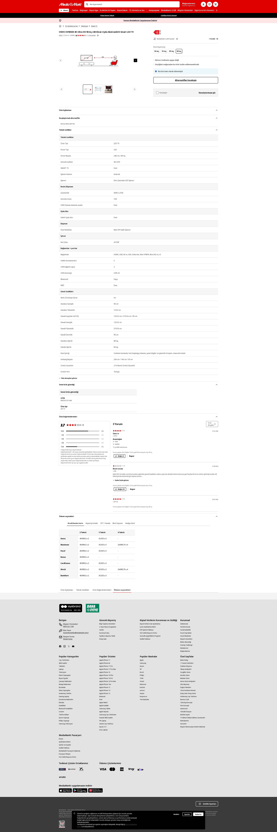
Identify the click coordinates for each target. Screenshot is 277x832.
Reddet (176, 814)
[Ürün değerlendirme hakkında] (83, 425)
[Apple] (65, 790)
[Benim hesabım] (203, 4)
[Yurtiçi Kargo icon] (81, 769)
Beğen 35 (121, 489)
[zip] (140, 769)
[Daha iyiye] (92, 608)
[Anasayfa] (60, 26)
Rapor (131, 456)
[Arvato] (62, 777)
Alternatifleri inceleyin (185, 80)
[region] (138, 554)
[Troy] (131, 769)
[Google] (80, 790)
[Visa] (102, 769)
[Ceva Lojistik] (62, 769)
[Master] (112, 769)
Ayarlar (187, 814)
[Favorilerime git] (209, 4)
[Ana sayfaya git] (70, 4)
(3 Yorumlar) (92, 35)
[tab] (75, 523)
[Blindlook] (71, 608)
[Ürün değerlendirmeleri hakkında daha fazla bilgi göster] (98, 35)
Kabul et (198, 814)
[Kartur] (71, 769)
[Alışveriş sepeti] (215, 4)
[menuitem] (75, 10)
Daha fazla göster (122, 480)
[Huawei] (95, 790)
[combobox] (134, 4)
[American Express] (121, 769)
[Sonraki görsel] (135, 60)
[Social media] (61, 646)
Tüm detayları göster (69, 378)
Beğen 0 (121, 456)
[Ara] (87, 4)
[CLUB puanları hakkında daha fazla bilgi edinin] (177, 39)
